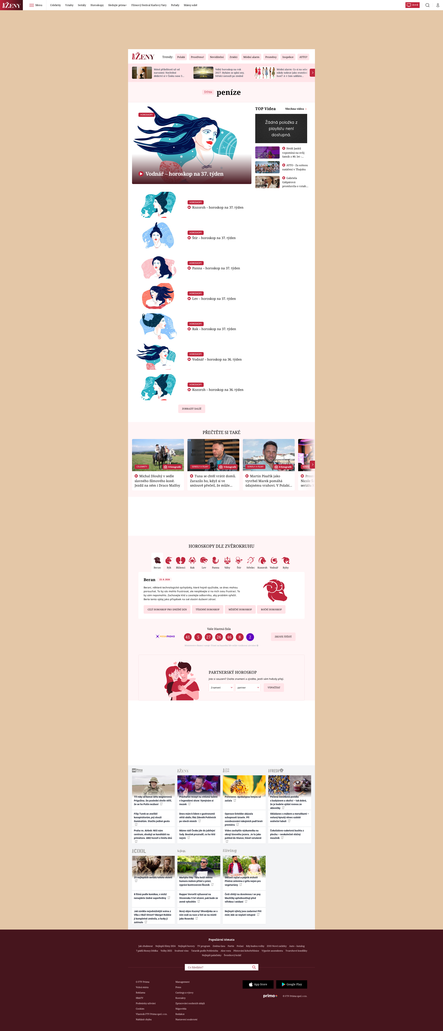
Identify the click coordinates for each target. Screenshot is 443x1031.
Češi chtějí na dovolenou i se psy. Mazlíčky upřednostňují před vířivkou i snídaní (243, 898)
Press (178, 987)
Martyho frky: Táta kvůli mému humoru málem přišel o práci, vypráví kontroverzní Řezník (196, 881)
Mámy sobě (190, 5)
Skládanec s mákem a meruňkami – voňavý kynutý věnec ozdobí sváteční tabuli (289, 817)
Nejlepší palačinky (211, 955)
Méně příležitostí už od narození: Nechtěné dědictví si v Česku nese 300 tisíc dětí (169, 74)
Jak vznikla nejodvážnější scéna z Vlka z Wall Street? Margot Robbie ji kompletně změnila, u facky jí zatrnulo (152, 917)
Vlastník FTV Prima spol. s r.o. (151, 1014)
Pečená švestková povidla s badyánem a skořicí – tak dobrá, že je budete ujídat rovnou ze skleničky (288, 802)
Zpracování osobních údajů (190, 1003)
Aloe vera (226, 950)
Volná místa (142, 987)
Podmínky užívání (146, 1003)
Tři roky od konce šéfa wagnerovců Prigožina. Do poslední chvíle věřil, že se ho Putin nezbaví (153, 800)
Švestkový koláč (232, 955)
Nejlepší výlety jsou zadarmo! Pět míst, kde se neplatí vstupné (243, 913)
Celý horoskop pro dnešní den (167, 609)
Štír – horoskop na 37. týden (213, 238)
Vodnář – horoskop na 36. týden (216, 359)
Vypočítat (274, 687)
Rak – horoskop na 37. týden (213, 329)
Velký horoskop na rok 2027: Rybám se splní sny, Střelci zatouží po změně (229, 73)
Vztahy (69, 5)
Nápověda (180, 1008)
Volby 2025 (166, 950)
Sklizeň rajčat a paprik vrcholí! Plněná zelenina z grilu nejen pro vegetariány (243, 881)
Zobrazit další (191, 408)
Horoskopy (97, 5)
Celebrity (55, 5)
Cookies (140, 1008)
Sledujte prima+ (117, 5)
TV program (203, 946)
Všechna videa (295, 108)
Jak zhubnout (145, 946)
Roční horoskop (271, 609)
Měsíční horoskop (240, 609)
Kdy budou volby (255, 946)
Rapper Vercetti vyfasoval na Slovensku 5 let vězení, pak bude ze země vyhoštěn (198, 898)
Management (182, 981)
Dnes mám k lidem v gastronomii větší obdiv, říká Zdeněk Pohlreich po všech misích (197, 817)
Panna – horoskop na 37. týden (215, 268)
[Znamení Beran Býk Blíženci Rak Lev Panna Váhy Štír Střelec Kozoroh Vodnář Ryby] (221, 687)
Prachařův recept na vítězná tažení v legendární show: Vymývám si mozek (198, 800)
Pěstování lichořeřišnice (246, 950)
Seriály (82, 5)
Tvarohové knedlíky (296, 950)
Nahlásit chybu (144, 1019)
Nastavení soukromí (186, 1019)
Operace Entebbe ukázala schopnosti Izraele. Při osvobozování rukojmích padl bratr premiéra (244, 819)
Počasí (240, 946)
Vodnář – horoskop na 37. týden (184, 173)
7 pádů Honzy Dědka (147, 950)
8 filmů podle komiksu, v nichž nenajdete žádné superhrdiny (150, 896)
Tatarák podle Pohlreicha (204, 950)
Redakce (179, 1014)
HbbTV (139, 997)
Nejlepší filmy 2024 (165, 946)
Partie (231, 946)
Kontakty (180, 997)
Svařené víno (182, 950)
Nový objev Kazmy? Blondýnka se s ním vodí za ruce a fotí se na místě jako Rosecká (198, 915)
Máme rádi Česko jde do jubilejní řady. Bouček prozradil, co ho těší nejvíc (197, 834)
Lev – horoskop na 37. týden (213, 298)
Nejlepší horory (186, 946)
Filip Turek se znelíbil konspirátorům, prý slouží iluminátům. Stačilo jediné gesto (152, 817)
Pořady (175, 5)
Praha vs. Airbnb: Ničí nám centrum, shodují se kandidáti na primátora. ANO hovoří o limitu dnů (153, 834)
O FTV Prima (142, 981)
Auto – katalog (297, 946)
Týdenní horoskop (207, 609)
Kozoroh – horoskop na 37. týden (217, 207)
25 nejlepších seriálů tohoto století (153, 877)
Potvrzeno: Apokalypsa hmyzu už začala (243, 798)
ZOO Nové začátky (277, 946)
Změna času (219, 946)
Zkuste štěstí (283, 636)
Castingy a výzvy (184, 992)
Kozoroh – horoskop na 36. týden (217, 389)
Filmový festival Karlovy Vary (148, 5)
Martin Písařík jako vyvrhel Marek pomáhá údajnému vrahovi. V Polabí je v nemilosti (267, 483)
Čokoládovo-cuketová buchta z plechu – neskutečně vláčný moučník (287, 834)
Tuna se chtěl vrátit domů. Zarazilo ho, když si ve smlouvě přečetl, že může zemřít (213, 483)
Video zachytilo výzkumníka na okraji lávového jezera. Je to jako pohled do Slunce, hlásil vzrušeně (243, 834)
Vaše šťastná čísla (219, 629)
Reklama (140, 992)
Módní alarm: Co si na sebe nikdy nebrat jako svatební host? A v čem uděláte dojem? (292, 74)
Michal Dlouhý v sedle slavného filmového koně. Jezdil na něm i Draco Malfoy (157, 481)
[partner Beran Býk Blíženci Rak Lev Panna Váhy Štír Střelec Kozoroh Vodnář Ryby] (248, 687)
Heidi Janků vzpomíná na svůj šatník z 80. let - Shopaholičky (293, 154)
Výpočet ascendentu (272, 950)
